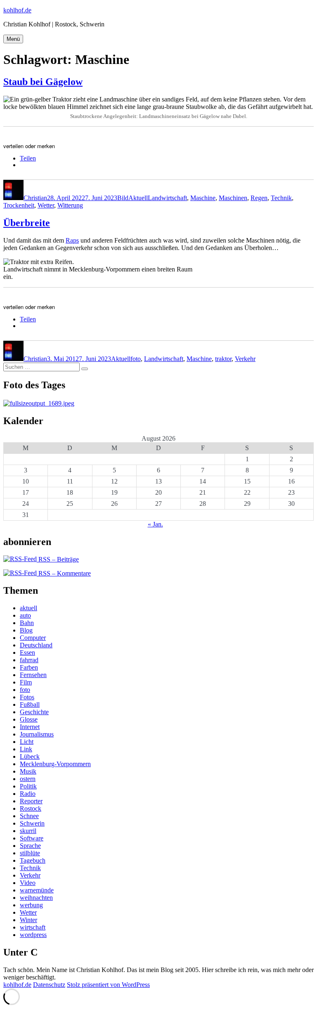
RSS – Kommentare (64, 573)
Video (27, 882)
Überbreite (26, 222)
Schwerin (32, 823)
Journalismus (37, 734)
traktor (223, 358)
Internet (30, 726)
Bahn (27, 622)
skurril (28, 830)
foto (135, 358)
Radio (27, 793)
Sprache (30, 845)
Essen (27, 652)
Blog (26, 630)
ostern (27, 778)
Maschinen (233, 197)
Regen (259, 197)
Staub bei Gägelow (43, 81)
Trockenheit (18, 205)
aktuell (28, 607)
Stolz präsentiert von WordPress (108, 984)
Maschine (202, 197)
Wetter (46, 205)
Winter (28, 919)
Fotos (27, 697)
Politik (28, 786)
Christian (35, 197)
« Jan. (155, 524)
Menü (13, 39)
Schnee (29, 815)
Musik (28, 771)
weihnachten (36, 897)
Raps (72, 240)
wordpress (33, 934)
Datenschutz (49, 984)
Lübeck (30, 756)
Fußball (30, 704)
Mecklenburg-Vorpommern (55, 763)
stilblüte (30, 853)
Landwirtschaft (167, 197)
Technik (281, 197)
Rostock (30, 808)
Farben (29, 667)
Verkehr (245, 358)
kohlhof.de (17, 10)
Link (26, 749)
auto (25, 615)
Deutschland (36, 645)
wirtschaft (32, 927)
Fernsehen (33, 674)
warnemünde (37, 890)
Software (31, 838)
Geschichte (34, 711)
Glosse (29, 719)
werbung (31, 905)
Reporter (31, 801)
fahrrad (29, 659)
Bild (122, 197)
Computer (33, 637)
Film (26, 682)
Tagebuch (32, 860)
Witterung (70, 205)
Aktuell (138, 197)
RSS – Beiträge (58, 559)
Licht (26, 741)
